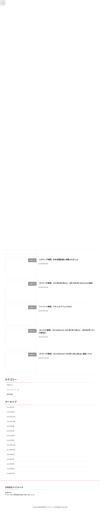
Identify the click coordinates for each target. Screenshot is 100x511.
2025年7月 (10, 431)
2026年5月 (10, 412)
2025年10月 (11, 421)
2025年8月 (10, 426)
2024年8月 (10, 455)
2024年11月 (11, 445)
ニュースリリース (13, 390)
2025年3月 (10, 436)
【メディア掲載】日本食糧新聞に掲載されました (58, 259)
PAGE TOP (95, 493)
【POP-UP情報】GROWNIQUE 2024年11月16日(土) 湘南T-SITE (65, 354)
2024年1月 (10, 473)
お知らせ (10, 385)
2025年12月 (11, 417)
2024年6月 (10, 464)
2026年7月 (10, 407)
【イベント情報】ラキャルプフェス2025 (55, 306)
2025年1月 (10, 440)
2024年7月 (10, 459)
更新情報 (10, 394)
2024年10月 (11, 450)
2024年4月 (10, 469)
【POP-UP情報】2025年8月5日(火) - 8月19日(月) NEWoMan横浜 (65, 283)
